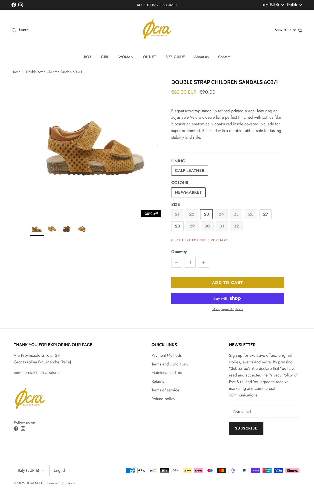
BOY (87, 56)
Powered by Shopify (61, 483)
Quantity (179, 252)
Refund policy (163, 399)
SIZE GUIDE (175, 56)
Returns (157, 381)
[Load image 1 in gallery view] (95, 144)
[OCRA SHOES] (157, 29)
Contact (224, 56)
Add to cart (227, 283)
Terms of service (165, 390)
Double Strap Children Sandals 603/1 (54, 71)
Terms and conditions (169, 364)
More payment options (227, 309)
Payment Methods (166, 355)
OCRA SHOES (36, 483)
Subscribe (246, 428)
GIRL (105, 56)
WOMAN (126, 56)
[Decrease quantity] (176, 262)
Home (15, 71)
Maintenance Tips (166, 373)
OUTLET (149, 56)
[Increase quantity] (203, 262)
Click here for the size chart (199, 240)
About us (201, 56)
